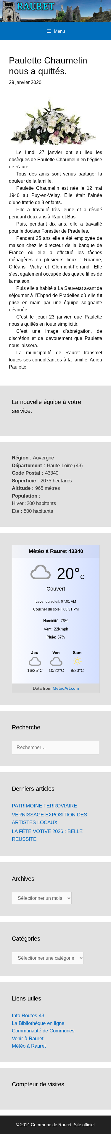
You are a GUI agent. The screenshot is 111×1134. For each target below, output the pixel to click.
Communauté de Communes (43, 1031)
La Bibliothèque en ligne (38, 1023)
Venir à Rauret (28, 1038)
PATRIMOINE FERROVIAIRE (44, 806)
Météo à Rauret (29, 1046)
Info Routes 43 (28, 1015)
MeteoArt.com (66, 688)
